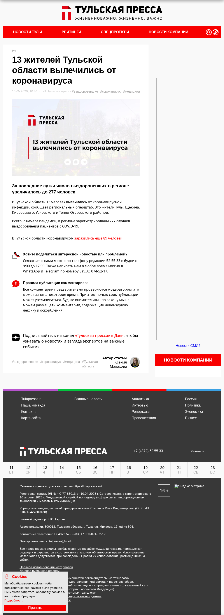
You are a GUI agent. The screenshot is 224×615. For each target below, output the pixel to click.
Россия (191, 399)
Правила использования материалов (46, 567)
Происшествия (144, 418)
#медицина (131, 91)
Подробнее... (13, 600)
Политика (193, 405)
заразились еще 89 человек (98, 238)
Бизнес (191, 418)
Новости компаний (168, 32)
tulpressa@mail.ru (61, 541)
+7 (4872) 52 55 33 (148, 451)
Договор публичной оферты (40, 570)
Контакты (28, 411)
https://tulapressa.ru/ (88, 486)
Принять (35, 608)
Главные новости (88, 399)
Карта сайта (31, 418)
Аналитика (140, 399)
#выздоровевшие (85, 91)
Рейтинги (71, 32)
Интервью (140, 405)
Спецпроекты (115, 32)
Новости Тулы (27, 32)
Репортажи (141, 411)
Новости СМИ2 (188, 346)
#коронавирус (110, 91)
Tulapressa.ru (31, 399)
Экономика (194, 411)
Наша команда (33, 405)
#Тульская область (90, 364)
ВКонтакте (197, 451)
